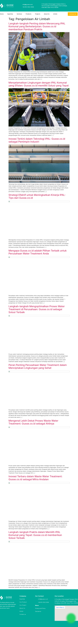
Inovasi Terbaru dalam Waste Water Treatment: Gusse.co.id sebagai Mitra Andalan (35, 478)
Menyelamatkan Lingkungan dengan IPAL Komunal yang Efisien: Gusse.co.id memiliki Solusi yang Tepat (39, 84)
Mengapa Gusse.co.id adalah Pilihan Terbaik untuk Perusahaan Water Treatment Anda (38, 252)
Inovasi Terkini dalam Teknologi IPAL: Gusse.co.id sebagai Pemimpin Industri (37, 140)
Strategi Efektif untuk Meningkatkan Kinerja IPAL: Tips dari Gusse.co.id (37, 196)
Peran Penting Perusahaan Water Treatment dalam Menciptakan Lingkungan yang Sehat (38, 366)
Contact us (23, 614)
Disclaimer (38, 611)
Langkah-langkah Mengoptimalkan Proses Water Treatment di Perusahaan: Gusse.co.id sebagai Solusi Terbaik (37, 309)
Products (28, 14)
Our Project (23, 605)
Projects (37, 14)
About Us (46, 14)
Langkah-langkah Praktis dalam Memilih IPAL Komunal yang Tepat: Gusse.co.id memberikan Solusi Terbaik (35, 535)
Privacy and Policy (40, 608)
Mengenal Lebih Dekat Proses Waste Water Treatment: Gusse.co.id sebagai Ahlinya (33, 422)
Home (2, 14)
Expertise (10, 14)
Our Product (23, 602)
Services (19, 14)
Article (55, 14)
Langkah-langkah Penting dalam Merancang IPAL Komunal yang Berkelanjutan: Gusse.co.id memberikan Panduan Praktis (37, 26)
